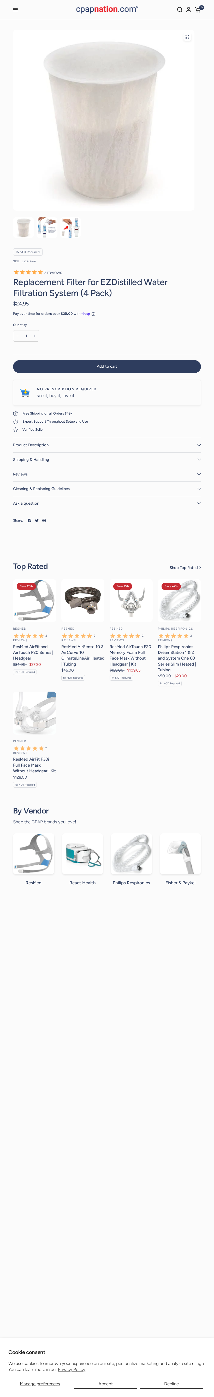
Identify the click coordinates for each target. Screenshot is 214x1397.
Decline (171, 1383)
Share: (18, 520)
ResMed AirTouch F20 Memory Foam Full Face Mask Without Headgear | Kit (130, 655)
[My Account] (188, 9)
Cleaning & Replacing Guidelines (41, 488)
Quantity (20, 325)
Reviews (20, 474)
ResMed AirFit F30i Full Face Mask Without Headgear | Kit (34, 765)
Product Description (31, 445)
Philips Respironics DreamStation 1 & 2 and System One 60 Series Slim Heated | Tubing (177, 658)
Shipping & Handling (31, 459)
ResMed (20, 628)
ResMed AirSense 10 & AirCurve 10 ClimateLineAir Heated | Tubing (82, 655)
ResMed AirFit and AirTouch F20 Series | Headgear (33, 652)
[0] (197, 9)
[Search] (179, 9)
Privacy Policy (71, 1369)
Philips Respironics (175, 628)
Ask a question (26, 503)
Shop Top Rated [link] (184, 568)
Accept (105, 1383)
